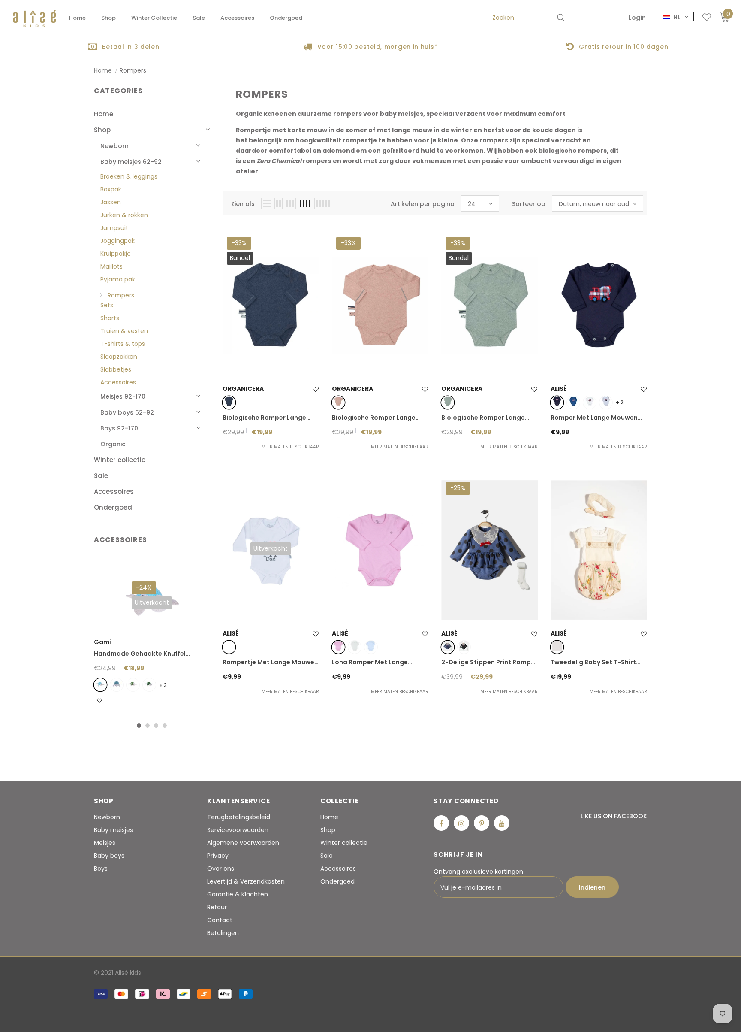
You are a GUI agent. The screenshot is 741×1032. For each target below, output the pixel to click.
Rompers (133, 70)
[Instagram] (461, 823)
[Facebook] (441, 823)
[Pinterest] (481, 823)
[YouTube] (501, 823)
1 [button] (139, 725)
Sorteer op (528, 204)
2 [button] (147, 725)
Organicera (243, 388)
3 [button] (156, 725)
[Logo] (34, 18)
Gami (102, 642)
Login (637, 17)
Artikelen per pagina (423, 204)
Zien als (243, 204)
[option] (123, 46)
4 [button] (165, 725)
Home (103, 70)
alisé (559, 388)
